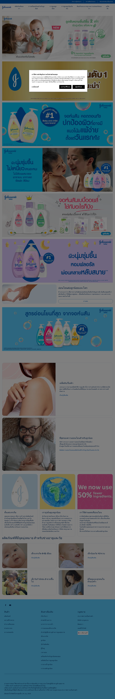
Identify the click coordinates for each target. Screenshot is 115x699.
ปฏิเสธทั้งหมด (78, 87)
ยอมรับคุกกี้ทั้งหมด (65, 87)
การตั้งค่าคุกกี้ (35, 86)
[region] (58, 81)
